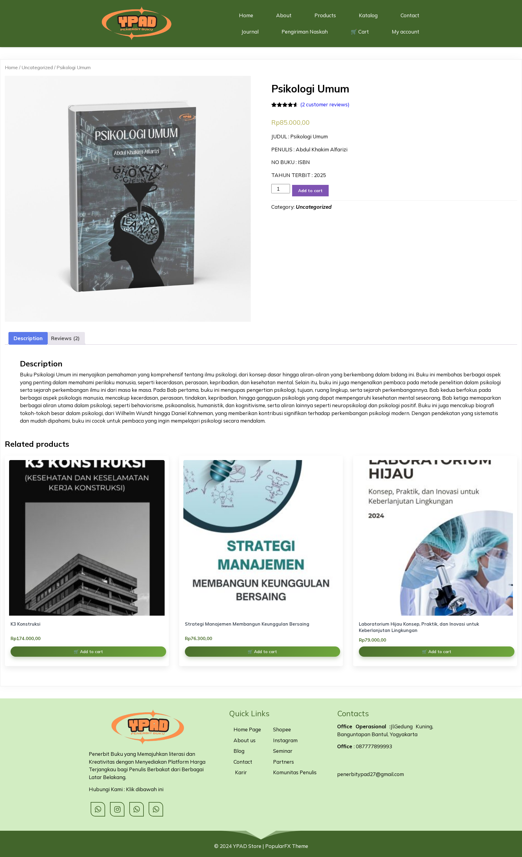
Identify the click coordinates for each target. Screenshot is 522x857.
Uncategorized (37, 67)
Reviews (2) (65, 338)
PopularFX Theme (286, 846)
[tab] (28, 338)
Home (11, 67)
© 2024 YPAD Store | (239, 846)
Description (28, 338)
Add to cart (310, 190)
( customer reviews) (325, 104)
